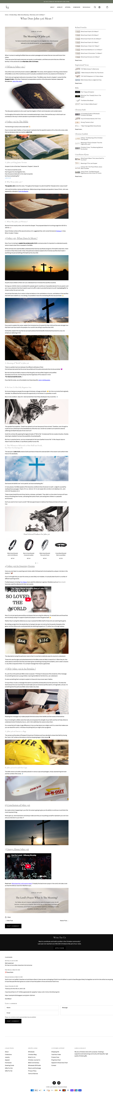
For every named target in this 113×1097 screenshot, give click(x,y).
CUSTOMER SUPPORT (57, 1048)
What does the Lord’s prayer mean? (22, 883)
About (7, 1051)
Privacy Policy (32, 1071)
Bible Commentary (33, 1062)
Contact (53, 1065)
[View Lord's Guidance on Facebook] (54, 1083)
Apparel (7, 1060)
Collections (8, 1054)
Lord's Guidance (53, 1087)
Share (9, 917)
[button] (36, 563)
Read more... (79, 60)
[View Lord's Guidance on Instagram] (58, 1083)
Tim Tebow (23, 582)
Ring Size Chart (56, 1060)
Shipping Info (55, 1051)
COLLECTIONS (9, 1048)
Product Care (55, 1057)
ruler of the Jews (17, 81)
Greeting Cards (9, 1065)
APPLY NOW (59, 948)
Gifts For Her (8, 1071)
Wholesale (31, 1051)
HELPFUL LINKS (32, 1048)
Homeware (8, 1062)
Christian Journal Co (34, 1060)
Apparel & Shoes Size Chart (59, 1062)
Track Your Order (56, 1054)
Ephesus (58, 231)
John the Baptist (23, 191)
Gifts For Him (9, 1068)
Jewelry (7, 1057)
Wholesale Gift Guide (34, 1065)
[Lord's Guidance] (7, 7)
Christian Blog (32, 1054)
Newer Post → (64, 920)
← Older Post (9, 920)
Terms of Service (33, 1073)
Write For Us (31, 1057)
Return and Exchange (34, 1068)
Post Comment (13, 926)
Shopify (65, 1087)
